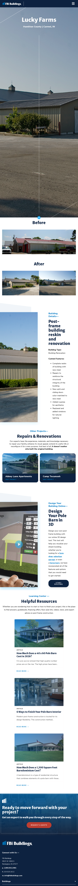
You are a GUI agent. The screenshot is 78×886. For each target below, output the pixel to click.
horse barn (55, 563)
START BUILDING (58, 583)
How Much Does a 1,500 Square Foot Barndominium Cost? (37, 769)
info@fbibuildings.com (13, 876)
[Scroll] (39, 218)
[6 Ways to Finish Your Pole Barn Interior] (39, 692)
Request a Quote (39, 825)
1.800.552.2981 (10, 868)
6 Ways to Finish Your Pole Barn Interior (39, 711)
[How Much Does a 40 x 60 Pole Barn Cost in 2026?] (39, 633)
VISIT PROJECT (11, 479)
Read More (22, 671)
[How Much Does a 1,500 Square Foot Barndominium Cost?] (39, 748)
